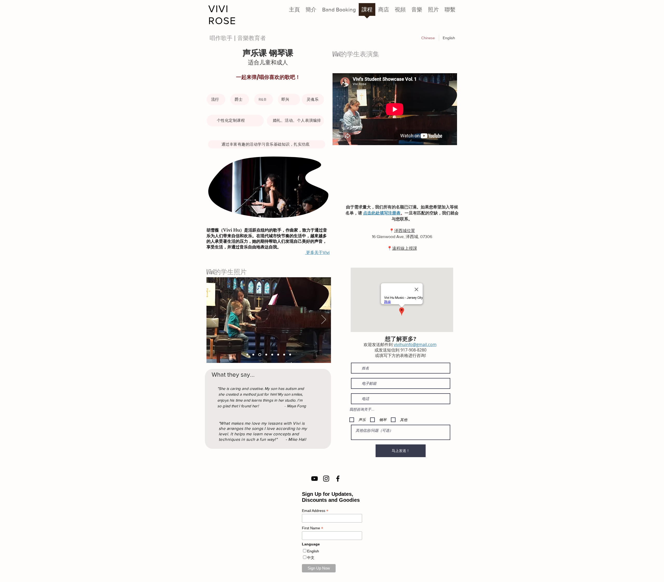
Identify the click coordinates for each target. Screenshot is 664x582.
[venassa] (247, 354)
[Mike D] (253, 354)
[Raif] (284, 354)
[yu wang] (272, 354)
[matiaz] (259, 354)
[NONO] (290, 354)
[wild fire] (278, 354)
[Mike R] (265, 354)
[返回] (213, 320)
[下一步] (323, 320)
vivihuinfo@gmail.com (415, 344)
